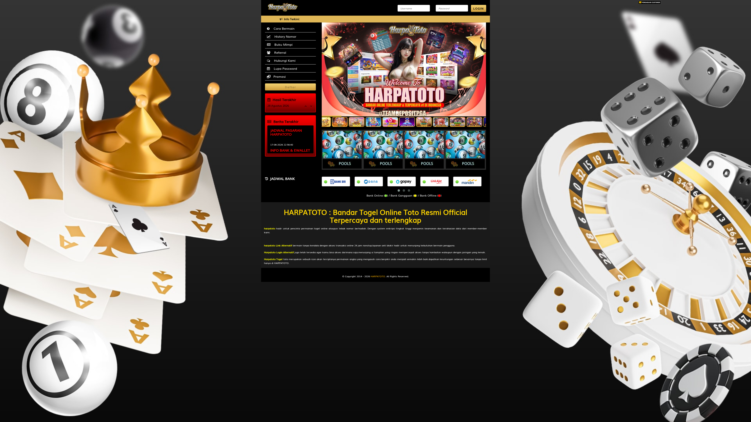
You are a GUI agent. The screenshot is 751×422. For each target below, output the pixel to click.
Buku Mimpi (282, 44)
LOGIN (478, 8)
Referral (279, 52)
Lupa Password (284, 68)
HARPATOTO (378, 276)
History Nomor (284, 36)
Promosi (279, 76)
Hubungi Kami (284, 60)
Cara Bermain (283, 28)
